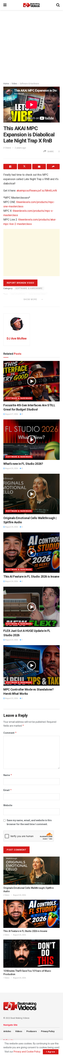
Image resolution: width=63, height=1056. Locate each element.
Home (6, 83)
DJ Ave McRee (17, 338)
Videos (18, 1031)
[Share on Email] (39, 166)
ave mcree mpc (37, 294)
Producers (31, 1031)
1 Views (6, 978)
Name (7, 775)
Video (14, 83)
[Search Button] (58, 5)
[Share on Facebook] (10, 166)
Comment (10, 732)
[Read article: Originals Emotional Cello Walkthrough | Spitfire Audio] (31, 494)
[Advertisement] (31, 45)
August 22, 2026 (11, 698)
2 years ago (20, 147)
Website (7, 805)
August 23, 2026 (11, 640)
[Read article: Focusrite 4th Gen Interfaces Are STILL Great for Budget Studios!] (31, 381)
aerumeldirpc (18, 294)
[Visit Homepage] (31, 5)
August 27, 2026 (11, 414)
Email (7, 790)
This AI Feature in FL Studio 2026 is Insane (31, 576)
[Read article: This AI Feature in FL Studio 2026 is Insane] (31, 552)
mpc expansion (13, 304)
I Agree (50, 1051)
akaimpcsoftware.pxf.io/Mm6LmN (37, 190)
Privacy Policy (47, 1031)
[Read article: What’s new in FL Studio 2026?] (31, 439)
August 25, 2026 (11, 468)
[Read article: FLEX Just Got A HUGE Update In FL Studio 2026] (31, 607)
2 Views (6, 895)
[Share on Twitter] (24, 166)
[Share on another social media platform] (53, 166)
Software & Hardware (29, 83)
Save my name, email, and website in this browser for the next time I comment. (29, 822)
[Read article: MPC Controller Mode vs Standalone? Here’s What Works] (31, 665)
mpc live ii (30, 304)
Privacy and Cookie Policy (27, 1051)
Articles (7, 1031)
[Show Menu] (5, 5)
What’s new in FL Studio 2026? (23, 463)
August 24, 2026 (11, 527)
